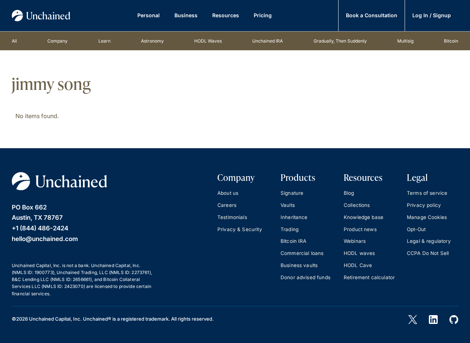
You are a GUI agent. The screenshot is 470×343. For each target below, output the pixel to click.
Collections (357, 205)
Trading (290, 229)
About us (227, 193)
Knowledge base (363, 217)
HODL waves (359, 253)
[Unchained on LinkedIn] (433, 319)
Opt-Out (416, 229)
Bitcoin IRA (294, 241)
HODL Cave (358, 265)
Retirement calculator (369, 277)
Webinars (355, 241)
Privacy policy (424, 205)
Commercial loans (302, 253)
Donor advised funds (305, 277)
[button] (148, 15)
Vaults (288, 205)
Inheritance (294, 217)
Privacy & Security (239, 229)
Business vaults (299, 265)
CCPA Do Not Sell (428, 253)
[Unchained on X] (412, 319)
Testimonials (232, 217)
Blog (349, 193)
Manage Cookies (427, 217)
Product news (360, 229)
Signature (292, 193)
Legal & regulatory (429, 241)
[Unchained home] (41, 15)
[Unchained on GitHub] (453, 319)
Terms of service (427, 193)
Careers (226, 205)
